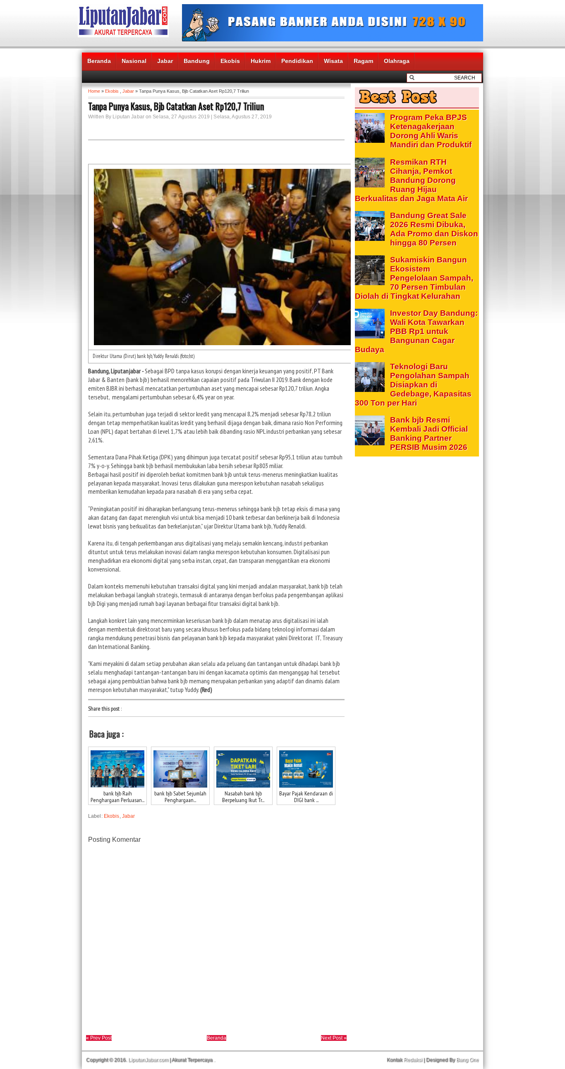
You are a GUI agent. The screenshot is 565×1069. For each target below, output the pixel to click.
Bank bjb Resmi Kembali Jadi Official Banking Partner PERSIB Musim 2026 (429, 434)
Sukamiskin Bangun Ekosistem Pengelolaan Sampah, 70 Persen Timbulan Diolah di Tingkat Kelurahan (414, 277)
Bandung (197, 61)
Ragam (363, 61)
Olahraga (396, 61)
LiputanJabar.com (148, 1060)
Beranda (99, 61)
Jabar (165, 61)
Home (94, 91)
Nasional (134, 61)
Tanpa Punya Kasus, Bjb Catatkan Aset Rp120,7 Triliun (176, 106)
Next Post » (334, 1038)
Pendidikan (297, 61)
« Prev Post (99, 1038)
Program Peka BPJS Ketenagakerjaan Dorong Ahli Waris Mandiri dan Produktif (431, 131)
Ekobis (230, 61)
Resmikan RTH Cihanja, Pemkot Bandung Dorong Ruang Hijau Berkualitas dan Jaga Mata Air (411, 180)
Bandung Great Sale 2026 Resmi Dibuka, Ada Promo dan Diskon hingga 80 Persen (434, 229)
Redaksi (413, 1060)
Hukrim (261, 61)
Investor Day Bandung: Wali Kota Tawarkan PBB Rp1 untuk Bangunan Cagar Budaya (416, 331)
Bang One (467, 1060)
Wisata (333, 61)
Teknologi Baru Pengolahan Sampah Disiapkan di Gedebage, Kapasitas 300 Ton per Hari (413, 384)
